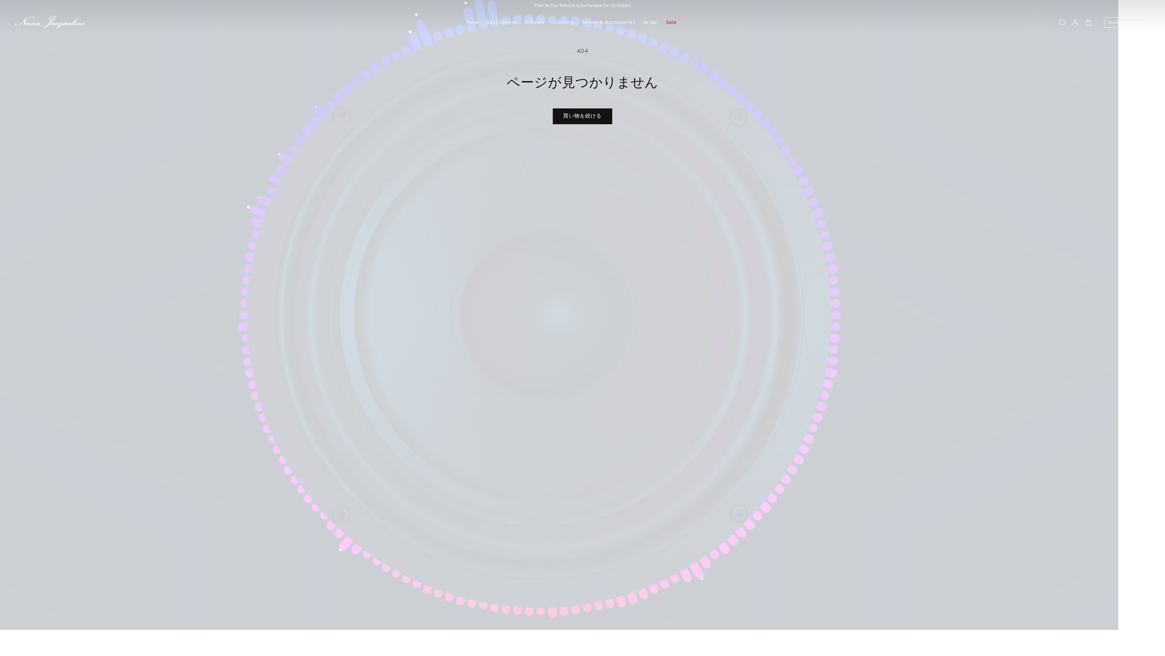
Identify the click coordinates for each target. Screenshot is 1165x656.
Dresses (535, 22)
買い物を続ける (582, 116)
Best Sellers (501, 22)
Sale (671, 22)
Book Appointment (1127, 22)
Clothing (563, 22)
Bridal (650, 22)
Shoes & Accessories (609, 22)
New (472, 22)
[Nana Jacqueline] (50, 22)
